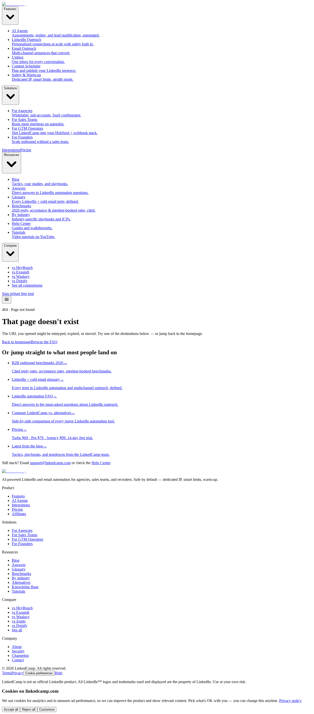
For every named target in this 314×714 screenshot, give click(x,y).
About (17, 647)
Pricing (25, 150)
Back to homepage (16, 342)
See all (17, 630)
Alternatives (21, 582)
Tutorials (18, 591)
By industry (21, 578)
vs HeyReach (22, 608)
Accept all (11, 709)
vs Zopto (19, 621)
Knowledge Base (25, 587)
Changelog (20, 655)
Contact (18, 660)
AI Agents (20, 500)
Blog (15, 560)
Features (10, 9)
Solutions (10, 88)
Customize (46, 709)
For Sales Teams (24, 535)
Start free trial (23, 294)
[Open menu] (6, 300)
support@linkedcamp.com (50, 463)
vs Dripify (19, 626)
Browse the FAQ (44, 342)
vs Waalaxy (21, 617)
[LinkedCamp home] (14, 4)
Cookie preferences (39, 673)
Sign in (7, 294)
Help (58, 673)
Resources (11, 155)
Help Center (101, 463)
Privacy (17, 673)
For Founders (22, 544)
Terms (7, 673)
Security (18, 651)
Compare (10, 245)
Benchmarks (21, 574)
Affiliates (19, 514)
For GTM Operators (27, 539)
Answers (19, 565)
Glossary (19, 569)
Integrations (11, 150)
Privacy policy (290, 701)
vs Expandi (20, 612)
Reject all (28, 709)
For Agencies (22, 530)
